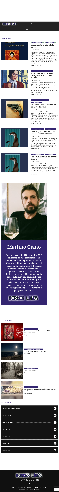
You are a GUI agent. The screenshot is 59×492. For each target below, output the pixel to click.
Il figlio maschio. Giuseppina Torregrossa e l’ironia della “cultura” (42, 75)
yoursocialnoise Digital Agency (33, 489)
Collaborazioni (37, 42)
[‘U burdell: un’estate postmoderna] (12, 351)
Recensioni (50, 42)
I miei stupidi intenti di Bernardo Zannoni (44, 158)
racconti (47, 70)
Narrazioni (36, 70)
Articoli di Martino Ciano (39, 99)
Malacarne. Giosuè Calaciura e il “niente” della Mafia (43, 106)
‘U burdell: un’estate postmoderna (35, 351)
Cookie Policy (42, 487)
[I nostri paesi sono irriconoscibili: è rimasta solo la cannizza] (12, 390)
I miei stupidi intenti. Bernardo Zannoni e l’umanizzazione (43, 132)
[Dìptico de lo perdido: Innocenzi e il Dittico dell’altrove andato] (12, 332)
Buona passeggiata (30, 370)
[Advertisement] (29, 11)
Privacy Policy (32, 487)
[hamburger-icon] (27, 29)
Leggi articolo (35, 65)
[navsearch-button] (31, 23)
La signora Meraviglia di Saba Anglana (42, 46)
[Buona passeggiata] (12, 370)
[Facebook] (29, 483)
